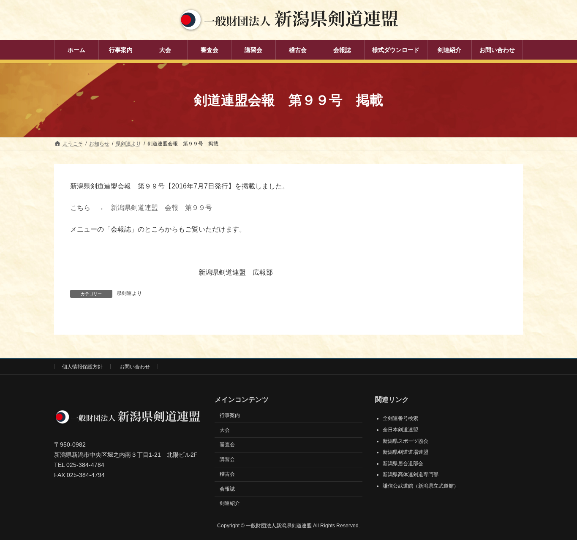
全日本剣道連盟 (400, 430)
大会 (225, 430)
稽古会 (227, 474)
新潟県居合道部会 (403, 463)
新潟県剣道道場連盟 (405, 452)
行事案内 (230, 415)
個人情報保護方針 (82, 367)
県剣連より (129, 293)
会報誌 (227, 489)
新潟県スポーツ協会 (405, 441)
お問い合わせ (135, 367)
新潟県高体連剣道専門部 (410, 475)
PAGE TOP (556, 516)
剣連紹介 (230, 504)
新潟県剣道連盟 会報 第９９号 (161, 207)
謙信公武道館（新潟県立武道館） (421, 486)
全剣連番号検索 (400, 419)
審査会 (227, 445)
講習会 (227, 459)
